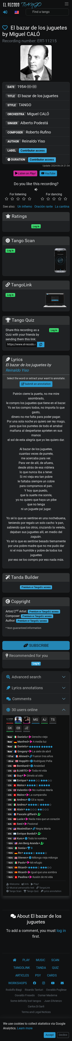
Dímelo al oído (34, 775)
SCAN (55, 960)
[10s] (36, 189)
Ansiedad (39, 765)
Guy (19, 775)
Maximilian (24, 828)
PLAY (26, 960)
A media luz (39, 741)
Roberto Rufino (29, 132)
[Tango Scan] (31, 761)
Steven (22, 857)
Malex (20, 785)
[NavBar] (66, 3)
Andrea (21, 799)
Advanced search (26, 677)
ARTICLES (22, 975)
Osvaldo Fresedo (25, 995)
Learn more (24, 1028)
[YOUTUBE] (53, 983)
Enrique (22, 780)
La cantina (62, 206)
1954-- (21, 86)
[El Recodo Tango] (14, 960)
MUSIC (40, 960)
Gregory (22, 751)
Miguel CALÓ (28, 114)
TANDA (41, 968)
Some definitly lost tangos (25, 1000)
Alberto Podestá (27, 123)
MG (35, 719)
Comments (21, 698)
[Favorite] (5, 28)
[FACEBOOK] (34, 983)
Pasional (32, 823)
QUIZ (55, 968)
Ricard (22, 867)
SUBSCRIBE (38, 645)
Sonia (21, 848)
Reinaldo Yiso (26, 141)
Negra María (43, 828)
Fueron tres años (43, 756)
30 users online (25, 709)
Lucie (20, 819)
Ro (19, 852)
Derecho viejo (39, 736)
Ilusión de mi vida (42, 877)
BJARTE (22, 770)
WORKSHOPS (17, 983)
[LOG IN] (5, 12)
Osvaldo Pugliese (56, 989)
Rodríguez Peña (42, 761)
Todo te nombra (37, 838)
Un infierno (24, 206)
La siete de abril (41, 751)
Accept (50, 1034)
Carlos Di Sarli (36, 1006)
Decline (63, 1034)
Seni (19, 823)
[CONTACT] (62, 983)
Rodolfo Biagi (14, 989)
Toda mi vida (39, 770)
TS (53, 719)
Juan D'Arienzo (53, 1000)
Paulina (22, 877)
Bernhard (22, 765)
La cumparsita (38, 794)
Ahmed (23, 756)
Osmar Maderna (47, 995)
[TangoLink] (31, 756)
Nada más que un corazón (44, 819)
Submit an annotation (37, 383)
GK (10, 728)
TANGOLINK (21, 968)
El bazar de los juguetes (32, 96)
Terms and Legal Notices (36, 1012)
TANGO (19, 105)
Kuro (20, 838)
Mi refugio (36, 862)
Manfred (22, 741)
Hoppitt (23, 761)
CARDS (52, 975)
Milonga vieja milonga (45, 857)
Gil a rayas (37, 799)
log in (61, 930)
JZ (26, 728)
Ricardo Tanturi (34, 989)
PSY (38, 975)
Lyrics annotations (27, 688)
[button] (16, 12)
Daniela (22, 736)
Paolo (21, 862)
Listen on (26, 173)
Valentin (22, 790)
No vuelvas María (42, 790)
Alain (20, 809)
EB (18, 728)
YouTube (49, 173)
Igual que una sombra (43, 872)
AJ (44, 719)
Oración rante (43, 206)
